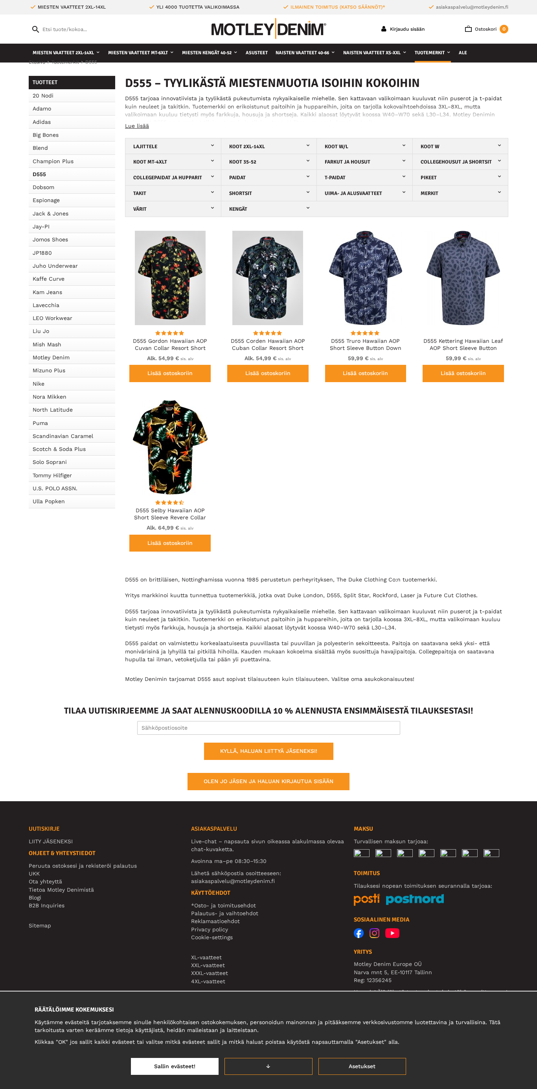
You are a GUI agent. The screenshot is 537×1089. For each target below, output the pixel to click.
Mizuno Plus (49, 370)
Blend (40, 148)
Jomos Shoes (50, 239)
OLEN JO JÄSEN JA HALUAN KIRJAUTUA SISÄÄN (268, 781)
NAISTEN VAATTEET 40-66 (302, 53)
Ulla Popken (49, 501)
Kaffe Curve (48, 279)
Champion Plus (53, 161)
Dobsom (43, 187)
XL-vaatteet (206, 957)
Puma (40, 423)
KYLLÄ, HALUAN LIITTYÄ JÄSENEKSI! (268, 751)
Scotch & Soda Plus (59, 449)
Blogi (35, 897)
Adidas (42, 122)
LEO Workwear (52, 318)
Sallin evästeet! (174, 1066)
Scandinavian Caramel (63, 436)
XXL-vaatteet (208, 965)
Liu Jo (41, 331)
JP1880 (42, 253)
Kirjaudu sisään (406, 29)
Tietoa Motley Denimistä (61, 890)
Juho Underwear (55, 266)
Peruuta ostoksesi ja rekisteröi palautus (83, 866)
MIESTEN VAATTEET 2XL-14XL (63, 53)
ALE (463, 53)
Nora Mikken (49, 397)
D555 (39, 174)
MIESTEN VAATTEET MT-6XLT (138, 53)
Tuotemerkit (430, 53)
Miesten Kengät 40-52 (207, 53)
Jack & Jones (50, 213)
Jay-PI (41, 226)
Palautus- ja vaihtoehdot (224, 913)
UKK (34, 873)
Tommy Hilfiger (52, 475)
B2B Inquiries (46, 905)
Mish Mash (47, 344)
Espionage (46, 200)
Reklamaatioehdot (215, 921)
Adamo (42, 108)
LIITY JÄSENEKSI (51, 841)
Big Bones (46, 135)
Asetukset (362, 1066)
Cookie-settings (212, 937)
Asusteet (257, 53)
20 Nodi (43, 95)
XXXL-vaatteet (209, 973)
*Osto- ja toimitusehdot (223, 905)
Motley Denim (51, 357)
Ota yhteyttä (45, 881)
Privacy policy (209, 929)
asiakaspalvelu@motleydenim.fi (472, 7)
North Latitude (53, 410)
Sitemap (40, 925)
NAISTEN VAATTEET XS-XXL (372, 53)
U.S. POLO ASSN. (55, 488)
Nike (38, 384)
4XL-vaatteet (208, 981)
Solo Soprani (50, 462)
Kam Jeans (47, 292)
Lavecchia (46, 305)
